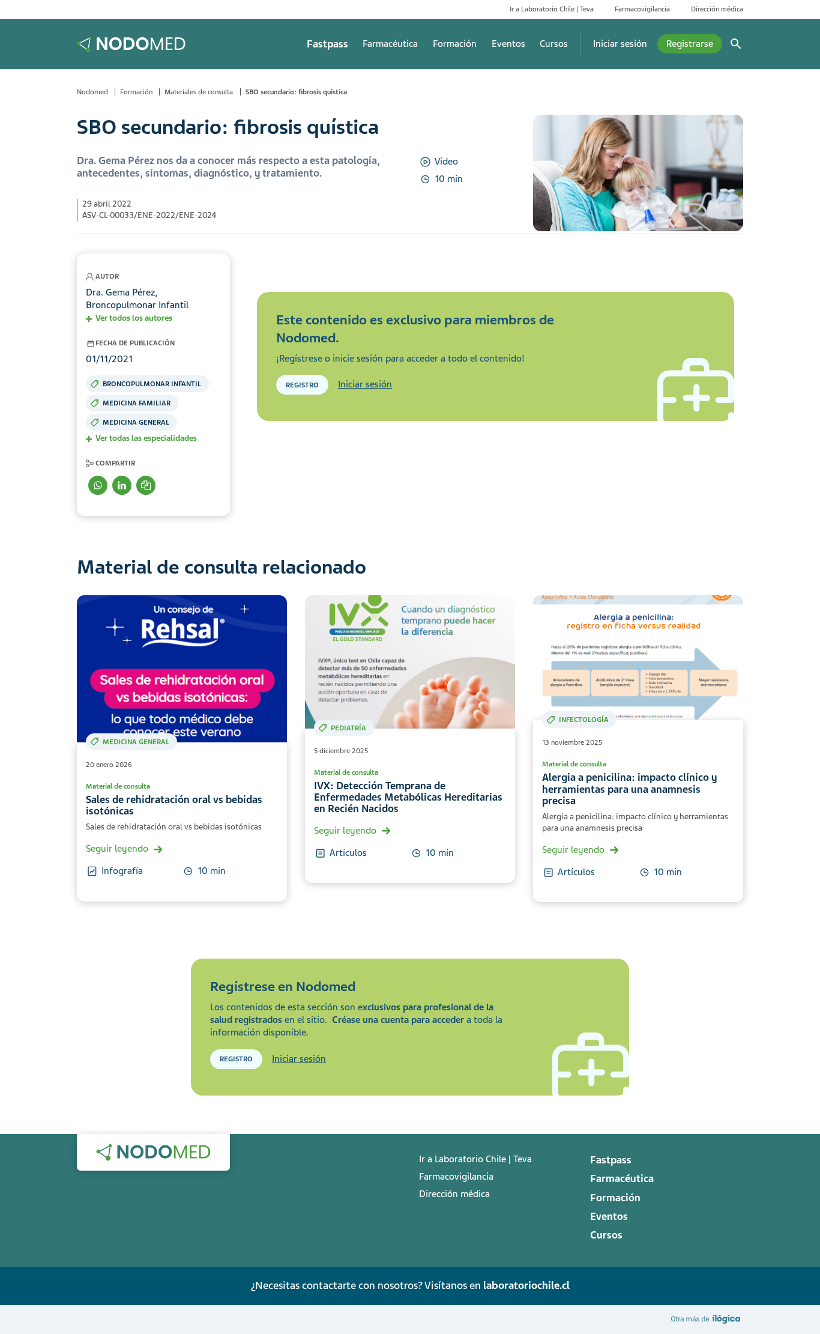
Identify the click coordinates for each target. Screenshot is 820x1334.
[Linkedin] (121, 485)
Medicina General (136, 422)
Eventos (508, 44)
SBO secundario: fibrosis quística (296, 92)
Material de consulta (118, 786)
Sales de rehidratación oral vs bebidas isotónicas (174, 805)
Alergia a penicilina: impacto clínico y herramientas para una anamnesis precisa (629, 789)
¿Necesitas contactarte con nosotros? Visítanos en (410, 1285)
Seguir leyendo (117, 849)
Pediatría (348, 728)
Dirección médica (717, 9)
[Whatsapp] (97, 485)
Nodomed (92, 92)
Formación (455, 44)
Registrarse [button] (689, 44)
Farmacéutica (390, 44)
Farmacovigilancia (642, 9)
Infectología (584, 719)
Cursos (554, 44)
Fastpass (327, 44)
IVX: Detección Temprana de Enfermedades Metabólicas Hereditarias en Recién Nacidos (408, 798)
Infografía (122, 871)
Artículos (348, 853)
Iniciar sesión (620, 44)
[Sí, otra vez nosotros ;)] (707, 1319)
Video (446, 162)
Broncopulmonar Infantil (152, 384)
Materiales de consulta (198, 92)
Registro (302, 385)
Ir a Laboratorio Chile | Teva (552, 9)
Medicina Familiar (136, 403)
